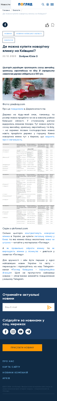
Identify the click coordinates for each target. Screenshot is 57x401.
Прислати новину (22, 347)
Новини (8, 33)
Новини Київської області (29, 33)
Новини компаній (15, 372)
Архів (6, 378)
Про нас (8, 361)
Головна (6, 10)
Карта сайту (11, 367)
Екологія (16, 10)
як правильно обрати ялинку (25, 248)
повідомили (17, 109)
